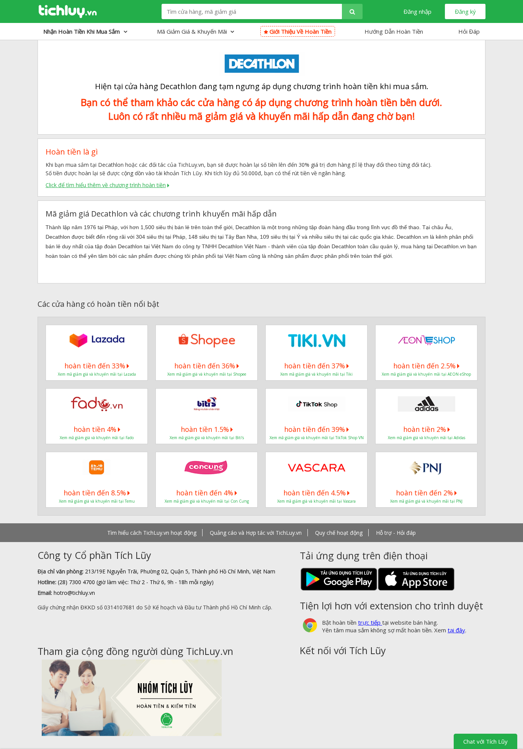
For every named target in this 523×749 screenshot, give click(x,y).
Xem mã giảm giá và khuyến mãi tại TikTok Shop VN (317, 437)
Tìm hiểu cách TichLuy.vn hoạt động (151, 532)
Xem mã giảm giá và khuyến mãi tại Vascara (316, 501)
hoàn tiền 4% (95, 429)
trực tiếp (370, 622)
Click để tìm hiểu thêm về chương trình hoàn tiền (106, 185)
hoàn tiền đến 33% (94, 365)
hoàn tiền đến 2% (424, 492)
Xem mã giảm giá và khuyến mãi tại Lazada (97, 374)
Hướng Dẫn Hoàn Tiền (393, 31)
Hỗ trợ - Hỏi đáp (396, 532)
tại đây (456, 630)
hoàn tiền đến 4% (204, 492)
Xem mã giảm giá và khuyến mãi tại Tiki (316, 374)
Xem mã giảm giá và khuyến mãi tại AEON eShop (426, 374)
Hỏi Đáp (469, 31)
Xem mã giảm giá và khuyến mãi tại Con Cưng (207, 501)
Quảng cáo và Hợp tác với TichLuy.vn (256, 532)
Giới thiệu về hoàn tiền (300, 31)
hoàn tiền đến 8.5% (95, 492)
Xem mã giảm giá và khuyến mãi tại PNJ (426, 501)
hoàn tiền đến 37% (314, 365)
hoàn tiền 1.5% (205, 429)
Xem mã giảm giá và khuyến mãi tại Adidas (426, 437)
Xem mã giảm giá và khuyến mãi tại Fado (97, 437)
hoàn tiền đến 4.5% (314, 492)
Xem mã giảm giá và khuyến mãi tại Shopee (206, 374)
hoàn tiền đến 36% (204, 365)
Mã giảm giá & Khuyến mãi (193, 31)
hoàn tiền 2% (424, 429)
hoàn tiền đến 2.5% (424, 365)
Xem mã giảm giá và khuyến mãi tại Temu (97, 501)
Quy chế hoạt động (339, 532)
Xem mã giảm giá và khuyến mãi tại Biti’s (207, 437)
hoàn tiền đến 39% (314, 429)
